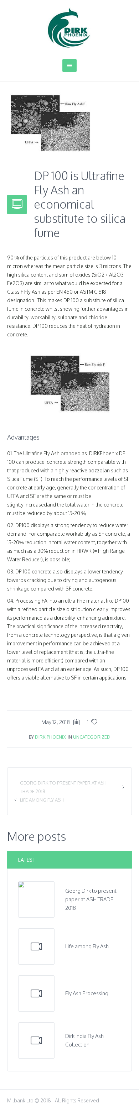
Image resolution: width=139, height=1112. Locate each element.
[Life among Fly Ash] (36, 946)
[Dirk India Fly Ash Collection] (36, 1040)
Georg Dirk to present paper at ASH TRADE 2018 (91, 899)
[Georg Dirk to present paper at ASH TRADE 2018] (36, 899)
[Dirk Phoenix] (69, 28)
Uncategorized (91, 737)
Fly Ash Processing (86, 993)
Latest (27, 860)
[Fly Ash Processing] (36, 993)
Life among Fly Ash (42, 800)
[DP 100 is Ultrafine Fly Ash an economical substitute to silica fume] (50, 123)
